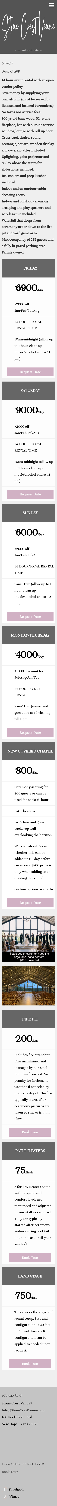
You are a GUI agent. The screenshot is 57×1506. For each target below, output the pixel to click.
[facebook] (4, 1489)
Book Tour (30, 1132)
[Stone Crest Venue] (28, 47)
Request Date (30, 372)
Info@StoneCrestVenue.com (23, 1410)
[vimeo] (4, 1496)
